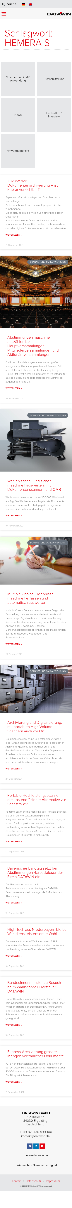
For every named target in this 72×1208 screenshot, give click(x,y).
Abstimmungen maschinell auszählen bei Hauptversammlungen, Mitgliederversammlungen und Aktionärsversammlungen (33, 346)
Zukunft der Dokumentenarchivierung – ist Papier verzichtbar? (32, 185)
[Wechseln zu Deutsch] (23, 4)
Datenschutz (34, 1181)
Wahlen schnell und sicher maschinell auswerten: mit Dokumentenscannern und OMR (34, 485)
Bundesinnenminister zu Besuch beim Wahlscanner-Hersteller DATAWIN (34, 986)
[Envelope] (42, 1146)
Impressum (53, 1181)
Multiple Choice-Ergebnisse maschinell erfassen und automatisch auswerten (30, 598)
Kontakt (16, 1181)
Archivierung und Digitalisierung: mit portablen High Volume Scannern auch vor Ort (34, 726)
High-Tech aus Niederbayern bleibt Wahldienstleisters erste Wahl (36, 931)
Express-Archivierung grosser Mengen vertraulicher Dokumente (35, 1053)
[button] (4, 14)
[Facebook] (29, 1146)
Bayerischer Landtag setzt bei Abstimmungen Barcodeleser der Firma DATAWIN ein (35, 872)
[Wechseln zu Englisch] (30, 4)
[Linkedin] (36, 1146)
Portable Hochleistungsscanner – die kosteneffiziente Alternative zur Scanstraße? (36, 799)
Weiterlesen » (14, 235)
